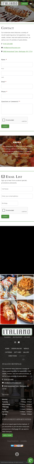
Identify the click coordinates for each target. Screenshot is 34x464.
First (2, 68)
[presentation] (14, 120)
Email (3, 82)
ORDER (24, 3)
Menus (26, 349)
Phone (4, 92)
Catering (8, 352)
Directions (12, 356)
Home (7, 349)
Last (2, 77)
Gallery (26, 352)
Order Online (16, 349)
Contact (22, 356)
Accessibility (24, 441)
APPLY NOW (7, 435)
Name (4, 60)
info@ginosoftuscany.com (11, 48)
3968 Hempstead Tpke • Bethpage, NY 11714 (17, 51)
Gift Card (17, 352)
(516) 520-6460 (8, 44)
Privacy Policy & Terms (12, 441)
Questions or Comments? (10, 101)
